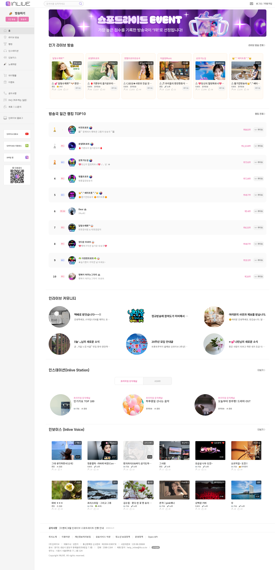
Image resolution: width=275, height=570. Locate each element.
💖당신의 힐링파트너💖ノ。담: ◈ (94, 164)
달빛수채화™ (58, 58)
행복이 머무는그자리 (87, 274)
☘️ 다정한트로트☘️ (87, 258)
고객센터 (156, 547)
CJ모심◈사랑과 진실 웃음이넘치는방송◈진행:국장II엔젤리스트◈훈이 (139, 83)
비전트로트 (83, 127)
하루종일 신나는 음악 (157, 401)
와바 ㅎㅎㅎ (57, 503)
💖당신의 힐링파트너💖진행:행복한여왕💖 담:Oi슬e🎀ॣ (211, 83)
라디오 (78, 88)
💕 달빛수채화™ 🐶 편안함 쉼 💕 (67, 83)
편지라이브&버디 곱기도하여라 (138, 463)
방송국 (23, 19)
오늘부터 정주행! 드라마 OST (234, 401)
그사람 (162, 463)
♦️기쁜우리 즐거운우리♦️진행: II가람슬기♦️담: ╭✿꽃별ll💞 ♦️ (103, 83)
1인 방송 (11, 19)
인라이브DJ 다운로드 (14, 145)
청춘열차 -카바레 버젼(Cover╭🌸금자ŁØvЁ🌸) (102, 463)
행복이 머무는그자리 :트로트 (91, 278)
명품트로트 (83, 176)
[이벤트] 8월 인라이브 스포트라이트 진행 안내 (81, 528)
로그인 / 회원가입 (264, 3)
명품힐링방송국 (85, 180)
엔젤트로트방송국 (132, 58)
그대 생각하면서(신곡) (62, 463)
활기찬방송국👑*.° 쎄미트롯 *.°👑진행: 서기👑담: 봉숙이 (247, 83)
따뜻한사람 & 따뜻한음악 (89, 229)
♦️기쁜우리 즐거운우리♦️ (90, 147)
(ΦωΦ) (81, 213)
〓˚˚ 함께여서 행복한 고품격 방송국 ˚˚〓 (96, 131)
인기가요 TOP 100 (84, 401)
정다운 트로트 (84, 241)
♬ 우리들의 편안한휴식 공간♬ (175, 83)
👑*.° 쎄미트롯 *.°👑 (242, 58)
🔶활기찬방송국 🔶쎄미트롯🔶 (92, 196)
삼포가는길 (201, 58)
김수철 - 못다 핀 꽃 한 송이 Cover (138, 503)
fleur (80, 209)
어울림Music (166, 58)
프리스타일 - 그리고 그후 (99, 503)
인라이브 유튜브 (12, 134)
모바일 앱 (10, 157)
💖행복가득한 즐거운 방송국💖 (92, 245)
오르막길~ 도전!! (239, 463)
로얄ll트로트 (93, 58)
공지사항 (53, 528)
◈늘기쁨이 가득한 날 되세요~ (92, 262)
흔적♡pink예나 (167, 503)
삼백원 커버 (201, 503)
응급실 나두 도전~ (204, 463)
